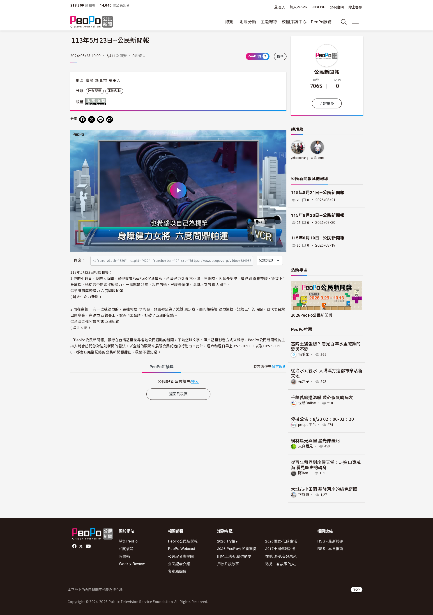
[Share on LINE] (100, 119)
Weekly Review (132, 563)
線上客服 (355, 7)
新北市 (101, 80)
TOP (356, 589)
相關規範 (126, 548)
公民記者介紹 (179, 563)
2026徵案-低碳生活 (281, 541)
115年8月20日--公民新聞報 (318, 215)
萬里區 (114, 80)
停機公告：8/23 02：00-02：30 (322, 419)
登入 (281, 7)
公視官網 (337, 7)
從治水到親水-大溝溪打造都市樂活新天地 (326, 373)
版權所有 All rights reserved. (96, 101)
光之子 (303, 381)
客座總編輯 (177, 571)
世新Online (307, 403)
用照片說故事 (228, 563)
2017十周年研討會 (280, 548)
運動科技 (114, 91)
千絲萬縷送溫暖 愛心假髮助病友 (322, 397)
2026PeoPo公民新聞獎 (311, 315)
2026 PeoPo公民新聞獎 (236, 548)
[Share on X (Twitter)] (91, 119)
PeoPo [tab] (162, 366)
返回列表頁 (178, 394)
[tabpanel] (178, 381)
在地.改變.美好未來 (281, 556)
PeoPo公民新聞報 (183, 541)
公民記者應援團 (181, 556)
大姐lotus (317, 157)
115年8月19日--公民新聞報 (318, 238)
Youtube (89, 546)
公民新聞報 (326, 71)
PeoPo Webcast (181, 548)
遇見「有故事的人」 (281, 563)
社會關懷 (94, 91)
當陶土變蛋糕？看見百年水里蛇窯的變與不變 (326, 346)
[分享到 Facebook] (82, 119)
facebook (74, 546)
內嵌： (79, 260)
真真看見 (305, 446)
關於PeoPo (128, 541)
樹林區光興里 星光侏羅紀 (315, 440)
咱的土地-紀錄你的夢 (234, 556)
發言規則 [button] (279, 367)
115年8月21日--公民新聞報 (318, 192)
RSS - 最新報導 (330, 541)
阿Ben (303, 473)
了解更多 (326, 103)
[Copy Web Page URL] (109, 119)
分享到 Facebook (280, 136)
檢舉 (280, 56)
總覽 (229, 21)
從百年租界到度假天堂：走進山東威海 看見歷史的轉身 (326, 464)
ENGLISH (319, 7)
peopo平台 (307, 425)
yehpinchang (300, 157)
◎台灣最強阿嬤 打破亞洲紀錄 (94, 321)
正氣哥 (303, 495)
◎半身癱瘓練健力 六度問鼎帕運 (96, 290)
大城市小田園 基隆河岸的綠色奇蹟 (324, 489)
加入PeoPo (298, 7)
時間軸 (124, 556)
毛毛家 (303, 354)
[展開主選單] (355, 21)
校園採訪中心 (294, 21)
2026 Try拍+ (227, 541)
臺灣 (90, 80)
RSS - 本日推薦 (330, 548)
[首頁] (91, 22)
